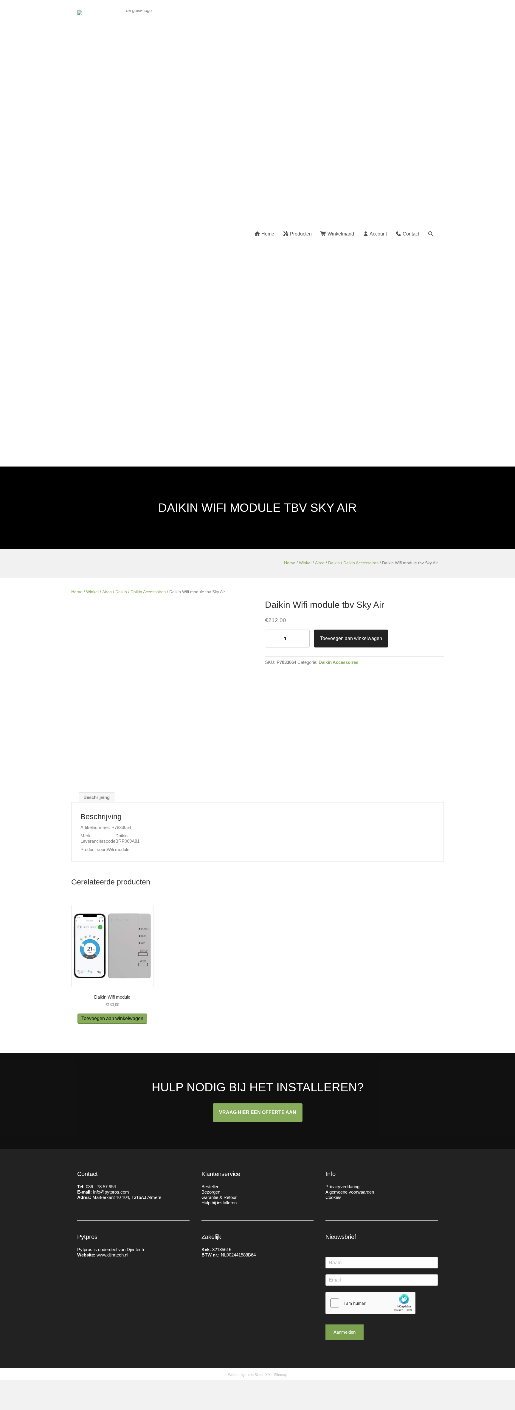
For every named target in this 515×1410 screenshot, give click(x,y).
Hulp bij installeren (219, 1202)
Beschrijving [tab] (96, 797)
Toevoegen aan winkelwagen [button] (112, 1018)
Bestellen (210, 1186)
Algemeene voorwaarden (349, 1191)
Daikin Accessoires (361, 563)
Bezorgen (210, 1191)
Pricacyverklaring (342, 1186)
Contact (410, 233)
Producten (300, 233)
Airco (320, 563)
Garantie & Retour (219, 1197)
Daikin (334, 563)
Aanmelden (344, 1332)
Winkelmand (340, 233)
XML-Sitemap (276, 1375)
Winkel (305, 563)
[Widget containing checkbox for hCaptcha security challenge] (370, 1303)
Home (267, 233)
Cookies (333, 1197)
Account (378, 233)
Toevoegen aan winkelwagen (351, 638)
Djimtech (135, 1249)
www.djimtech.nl (112, 1254)
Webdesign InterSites (245, 1375)
